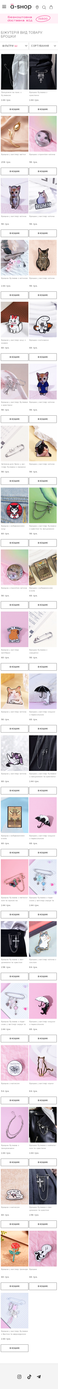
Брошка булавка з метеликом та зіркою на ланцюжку (14, 900)
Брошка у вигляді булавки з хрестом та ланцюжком (42, 527)
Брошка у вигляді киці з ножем (13, 341)
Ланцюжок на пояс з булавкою (11, 93)
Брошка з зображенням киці (13, 527)
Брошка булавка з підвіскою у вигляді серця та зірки (41, 900)
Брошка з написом (10, 1083)
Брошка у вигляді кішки (41, 1083)
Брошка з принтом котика (42, 154)
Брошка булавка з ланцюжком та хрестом (40, 1208)
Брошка (33, 1269)
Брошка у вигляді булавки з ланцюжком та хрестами (42, 775)
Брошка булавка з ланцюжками (10, 1146)
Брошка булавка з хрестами (38, 93)
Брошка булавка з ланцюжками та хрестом (12, 961)
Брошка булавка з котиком (14, 278)
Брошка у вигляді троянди (14, 1269)
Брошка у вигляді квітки (13, 154)
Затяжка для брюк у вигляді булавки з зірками (13, 465)
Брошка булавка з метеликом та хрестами (42, 1146)
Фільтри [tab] (8, 46)
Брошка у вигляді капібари (10, 651)
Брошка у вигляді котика (13, 216)
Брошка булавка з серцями (38, 651)
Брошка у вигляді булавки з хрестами (14, 403)
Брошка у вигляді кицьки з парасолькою (42, 713)
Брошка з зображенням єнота (41, 589)
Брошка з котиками (39, 340)
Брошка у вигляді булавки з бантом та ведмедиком (14, 1332)
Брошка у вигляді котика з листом (42, 961)
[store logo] (20, 7)
